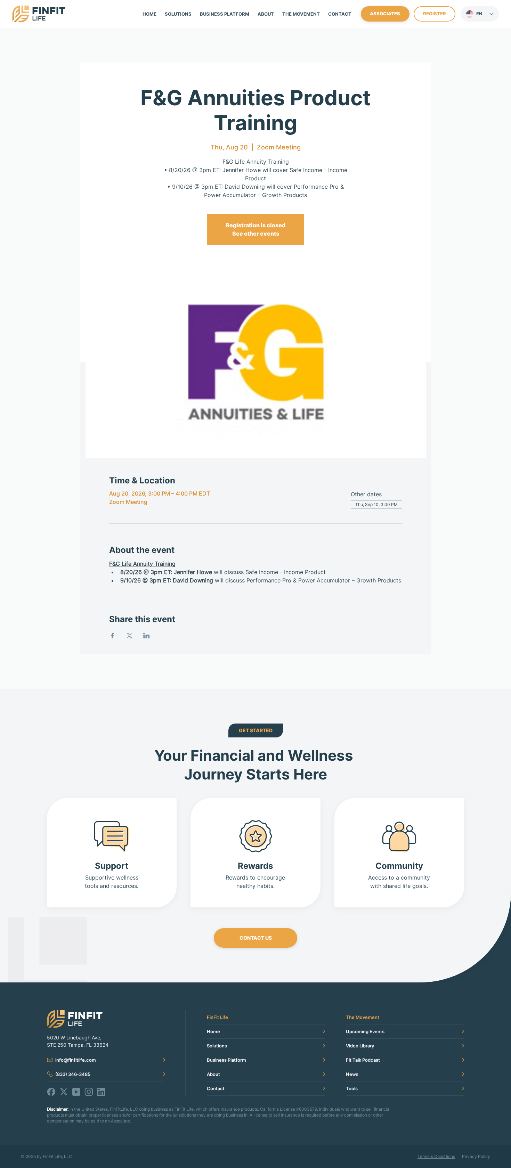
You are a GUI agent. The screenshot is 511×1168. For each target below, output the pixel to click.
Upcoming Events (365, 1031)
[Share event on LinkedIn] (146, 635)
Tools (352, 1088)
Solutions (217, 1045)
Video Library (360, 1045)
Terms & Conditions (436, 1156)
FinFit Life (217, 1017)
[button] (301, 14)
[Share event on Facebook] (112, 635)
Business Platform (226, 1060)
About (213, 1074)
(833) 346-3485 (72, 1074)
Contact (216, 1088)
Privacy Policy (476, 1156)
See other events (255, 233)
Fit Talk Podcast (363, 1060)
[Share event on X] (129, 635)
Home (213, 1031)
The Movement (362, 1017)
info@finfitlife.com (75, 1060)
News (352, 1074)
